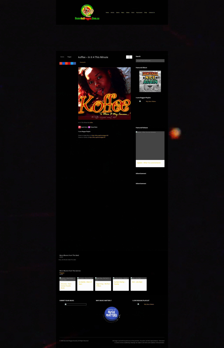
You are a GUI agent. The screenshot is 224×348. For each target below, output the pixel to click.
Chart (132, 12)
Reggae (69, 57)
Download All (82, 62)
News (122, 12)
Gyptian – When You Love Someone (148, 163)
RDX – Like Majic (137, 282)
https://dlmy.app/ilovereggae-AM (100, 135)
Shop (145, 12)
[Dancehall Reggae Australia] (87, 13)
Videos (127, 12)
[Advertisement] (111, 38)
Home (107, 12)
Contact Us (152, 12)
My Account (139, 12)
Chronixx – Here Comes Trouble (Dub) (66, 286)
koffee (91, 122)
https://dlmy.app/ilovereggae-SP (97, 137)
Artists (112, 12)
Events (117, 12)
